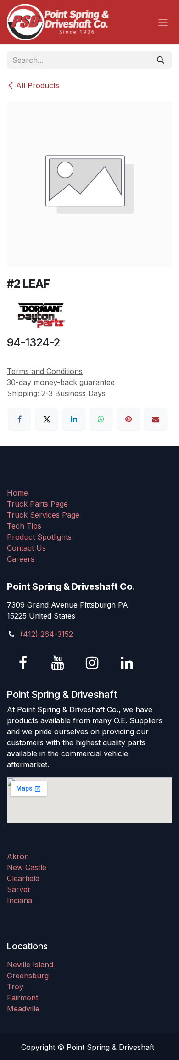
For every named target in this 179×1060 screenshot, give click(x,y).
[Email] (156, 419)
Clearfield (23, 878)
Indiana (19, 900)
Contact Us (26, 547)
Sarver (19, 889)
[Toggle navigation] (163, 22)
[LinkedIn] (74, 419)
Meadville (23, 1008)
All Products (37, 85)
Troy (15, 986)
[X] (47, 419)
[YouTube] (58, 663)
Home (17, 492)
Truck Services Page (43, 514)
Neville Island (30, 964)
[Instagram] (92, 663)
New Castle (26, 867)
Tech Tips (24, 525)
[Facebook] (19, 419)
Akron (18, 856)
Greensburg (28, 975)
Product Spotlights (39, 536)
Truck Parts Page (37, 503)
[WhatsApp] (101, 419)
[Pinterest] (128, 419)
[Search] (160, 60)
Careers (20, 558)
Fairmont (22, 997)
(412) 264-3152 (46, 634)
